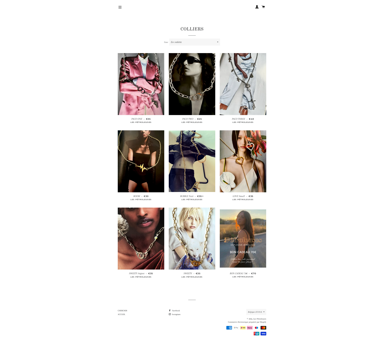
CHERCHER (122, 310)
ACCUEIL (121, 314)
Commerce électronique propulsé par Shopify (247, 322)
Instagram (175, 314)
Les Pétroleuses (259, 319)
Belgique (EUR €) (255, 312)
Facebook (175, 310)
